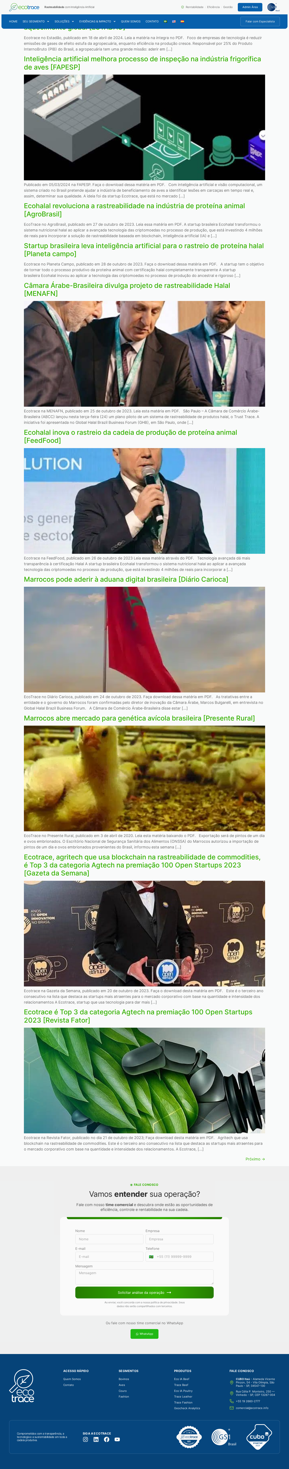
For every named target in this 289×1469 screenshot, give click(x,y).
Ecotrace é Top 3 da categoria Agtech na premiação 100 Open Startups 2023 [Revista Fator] (138, 1016)
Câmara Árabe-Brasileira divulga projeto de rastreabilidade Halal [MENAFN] (127, 289)
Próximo (255, 1159)
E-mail (80, 1248)
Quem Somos (130, 21)
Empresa (153, 1231)
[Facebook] (106, 1439)
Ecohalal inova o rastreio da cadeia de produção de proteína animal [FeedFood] (130, 436)
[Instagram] (85, 1439)
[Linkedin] (96, 1439)
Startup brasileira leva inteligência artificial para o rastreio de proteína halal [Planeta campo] (144, 250)
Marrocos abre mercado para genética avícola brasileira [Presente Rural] (139, 718)
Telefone (152, 1248)
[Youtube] (117, 1439)
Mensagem (84, 1266)
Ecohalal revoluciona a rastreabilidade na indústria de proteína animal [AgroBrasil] (134, 210)
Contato (152, 21)
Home (13, 21)
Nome (80, 1231)
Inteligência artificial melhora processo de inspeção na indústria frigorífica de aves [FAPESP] (142, 63)
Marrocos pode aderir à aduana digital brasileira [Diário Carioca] (126, 579)
